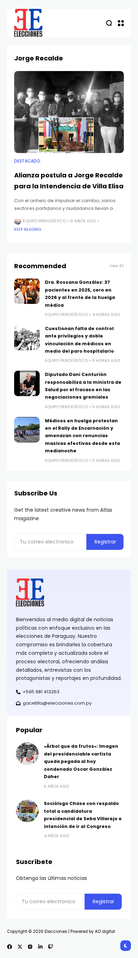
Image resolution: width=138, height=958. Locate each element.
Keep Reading (27, 229)
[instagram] (30, 946)
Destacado (27, 161)
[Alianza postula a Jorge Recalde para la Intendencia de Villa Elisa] (69, 112)
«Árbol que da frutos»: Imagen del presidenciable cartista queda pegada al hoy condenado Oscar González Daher (81, 761)
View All (117, 266)
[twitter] (19, 946)
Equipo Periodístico (44, 221)
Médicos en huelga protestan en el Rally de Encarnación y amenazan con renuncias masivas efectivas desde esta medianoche (82, 436)
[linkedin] (40, 946)
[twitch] (50, 946)
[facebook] (9, 946)
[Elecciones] (28, 23)
